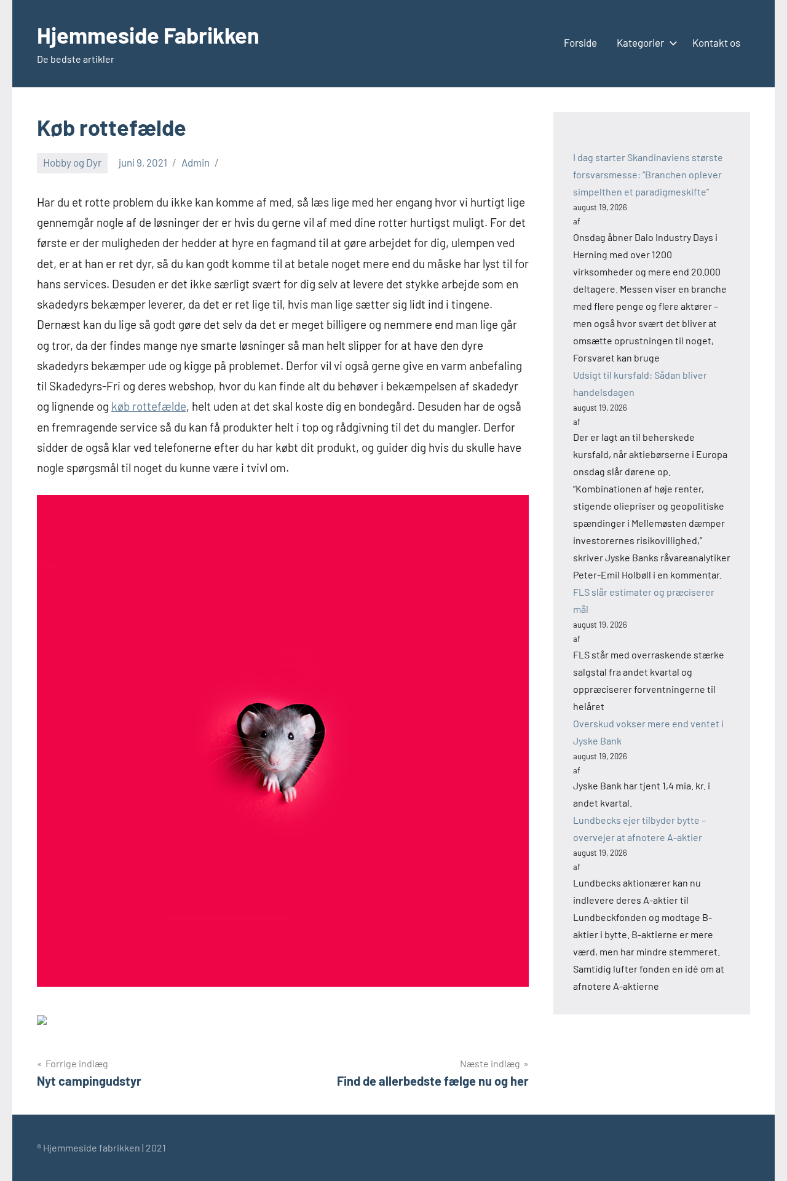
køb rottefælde (148, 406)
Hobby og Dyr (72, 162)
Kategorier (640, 42)
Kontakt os (716, 42)
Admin (195, 162)
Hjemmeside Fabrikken (148, 35)
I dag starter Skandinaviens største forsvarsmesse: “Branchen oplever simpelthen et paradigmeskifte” (648, 174)
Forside (580, 42)
